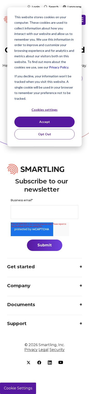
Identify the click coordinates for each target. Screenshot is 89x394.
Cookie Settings (18, 388)
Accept (44, 122)
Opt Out (44, 134)
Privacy (31, 349)
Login (36, 6)
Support (16, 323)
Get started (21, 266)
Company (18, 285)
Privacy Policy (58, 67)
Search (53, 6)
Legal (44, 349)
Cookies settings (44, 110)
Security (57, 349)
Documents (21, 304)
